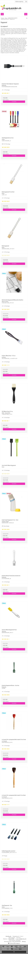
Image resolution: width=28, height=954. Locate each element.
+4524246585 (11, 938)
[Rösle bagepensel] (14, 231)
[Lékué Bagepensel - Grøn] (14, 890)
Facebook (11, 943)
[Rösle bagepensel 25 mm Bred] (14, 177)
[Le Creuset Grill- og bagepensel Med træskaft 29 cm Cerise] (14, 724)
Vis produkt (14, 101)
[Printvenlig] (26, 18)
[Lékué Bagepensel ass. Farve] (14, 123)
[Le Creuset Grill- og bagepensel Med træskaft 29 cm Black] (14, 780)
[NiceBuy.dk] (14, 7)
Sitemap (24, 941)
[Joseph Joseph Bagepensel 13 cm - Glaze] (14, 505)
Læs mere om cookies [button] (7, 949)
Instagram (17, 943)
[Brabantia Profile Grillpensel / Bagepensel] (14, 69)
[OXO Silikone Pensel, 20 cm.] (14, 396)
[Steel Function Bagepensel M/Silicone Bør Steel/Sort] (14, 285)
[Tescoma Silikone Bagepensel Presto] (14, 614)
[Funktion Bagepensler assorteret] (14, 836)
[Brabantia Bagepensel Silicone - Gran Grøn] (14, 670)
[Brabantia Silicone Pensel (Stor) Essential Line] (14, 560)
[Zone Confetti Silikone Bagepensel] (14, 450)
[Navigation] (2, 14)
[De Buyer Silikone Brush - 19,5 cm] (14, 340)
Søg (26, 1)
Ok (14, 951)
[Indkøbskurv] (25, 14)
